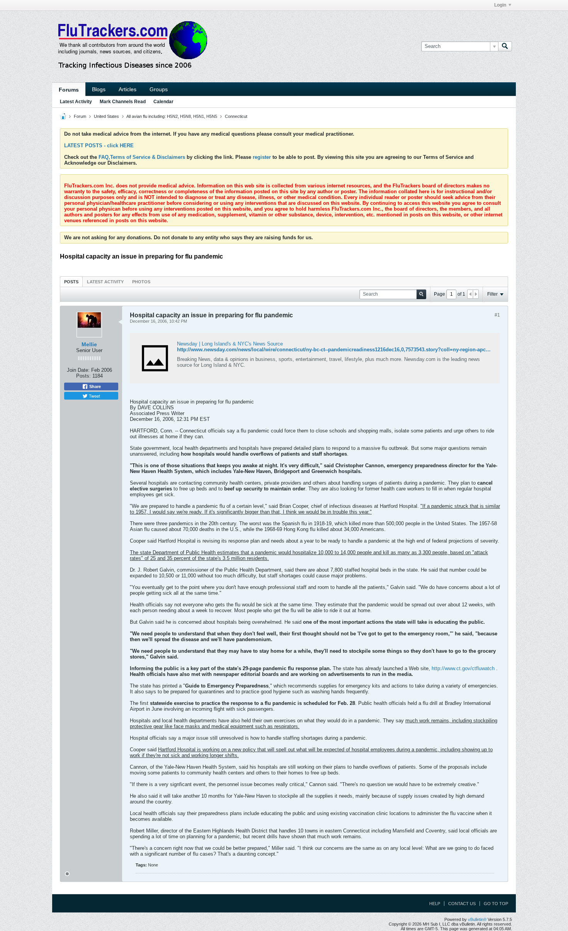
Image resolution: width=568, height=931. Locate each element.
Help (434, 903)
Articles (127, 89)
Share (94, 386)
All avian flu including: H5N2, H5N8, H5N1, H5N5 (171, 116)
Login (500, 5)
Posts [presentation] (71, 281)
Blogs (98, 89)
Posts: (83, 376)
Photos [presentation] (141, 281)
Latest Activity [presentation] (105, 281)
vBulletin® (477, 919)
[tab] (71, 281)
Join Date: (78, 370)
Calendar (163, 101)
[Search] (505, 46)
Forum (80, 116)
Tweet (94, 396)
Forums (69, 90)
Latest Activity (76, 101)
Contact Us (462, 903)
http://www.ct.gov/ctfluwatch (463, 668)
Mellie (89, 344)
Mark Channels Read (123, 101)
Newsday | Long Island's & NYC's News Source (230, 344)
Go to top (496, 903)
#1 (497, 315)
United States (106, 116)
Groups (159, 89)
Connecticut (236, 116)
